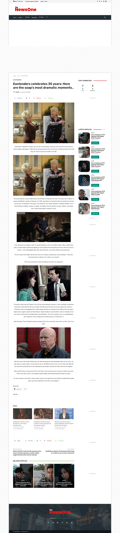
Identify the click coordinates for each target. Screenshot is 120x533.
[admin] (14, 92)
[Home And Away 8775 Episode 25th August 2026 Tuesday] (84, 194)
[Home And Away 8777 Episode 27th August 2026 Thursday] (64, 476)
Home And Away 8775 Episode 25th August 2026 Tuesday (98, 193)
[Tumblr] (67, 522)
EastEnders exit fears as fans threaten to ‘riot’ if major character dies (21, 423)
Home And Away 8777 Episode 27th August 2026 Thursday (64, 484)
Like (83, 85)
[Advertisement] (74, 9)
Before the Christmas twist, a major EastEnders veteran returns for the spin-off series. (64, 423)
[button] (105, 17)
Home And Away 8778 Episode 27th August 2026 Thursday (43, 484)
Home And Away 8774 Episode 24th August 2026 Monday (98, 207)
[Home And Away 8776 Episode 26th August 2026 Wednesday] (84, 180)
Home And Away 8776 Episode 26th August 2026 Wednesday (98, 178)
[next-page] (17, 491)
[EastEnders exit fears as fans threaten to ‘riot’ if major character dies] (22, 413)
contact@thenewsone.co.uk (63, 518)
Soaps (18, 76)
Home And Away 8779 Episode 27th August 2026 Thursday (23, 484)
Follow (93, 85)
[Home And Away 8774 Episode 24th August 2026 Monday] (84, 208)
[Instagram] (99, 1)
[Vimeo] (104, 1)
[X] (102, 1)
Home (14, 76)
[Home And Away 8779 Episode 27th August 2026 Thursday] (23, 476)
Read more (95, 143)
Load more (92, 218)
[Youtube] (106, 1)
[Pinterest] (62, 522)
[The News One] (25, 8)
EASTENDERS (24, 76)
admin (17, 92)
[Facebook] (97, 1)
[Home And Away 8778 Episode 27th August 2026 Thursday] (44, 476)
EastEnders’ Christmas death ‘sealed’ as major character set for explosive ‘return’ (42, 423)
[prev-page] (14, 491)
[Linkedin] (57, 522)
